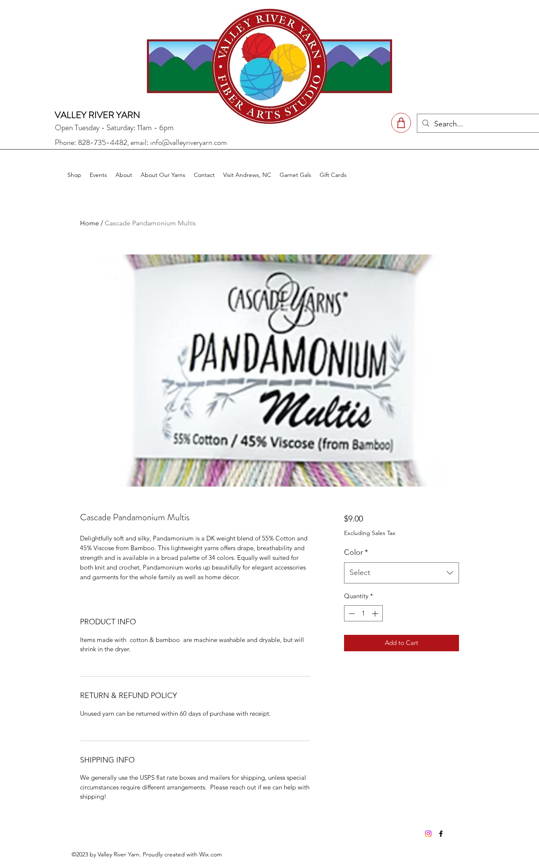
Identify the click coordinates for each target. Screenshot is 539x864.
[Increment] (376, 613)
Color (356, 552)
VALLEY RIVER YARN (97, 114)
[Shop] (401, 123)
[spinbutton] (363, 613)
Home (89, 223)
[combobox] (401, 572)
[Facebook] (441, 833)
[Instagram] (428, 833)
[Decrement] (351, 613)
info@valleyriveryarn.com (188, 142)
